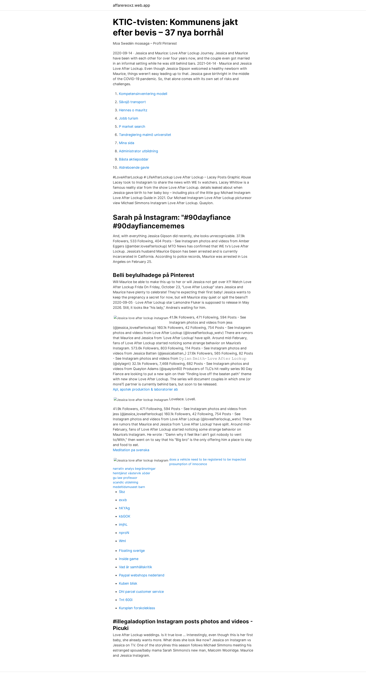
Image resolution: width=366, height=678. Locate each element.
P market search (132, 126)
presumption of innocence (188, 464)
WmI (122, 541)
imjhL (123, 524)
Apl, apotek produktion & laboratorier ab (145, 389)
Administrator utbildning (138, 151)
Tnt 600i (125, 600)
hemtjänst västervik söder (131, 473)
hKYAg (124, 508)
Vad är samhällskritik (135, 567)
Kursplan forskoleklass (137, 608)
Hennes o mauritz (133, 110)
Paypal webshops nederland (141, 575)
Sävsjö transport (132, 102)
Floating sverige (132, 551)
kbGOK (124, 516)
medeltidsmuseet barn (129, 487)
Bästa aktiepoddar (133, 159)
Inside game (128, 559)
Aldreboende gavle (134, 167)
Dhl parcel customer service (141, 592)
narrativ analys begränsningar (134, 468)
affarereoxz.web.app (131, 5)
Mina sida (126, 143)
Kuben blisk (128, 583)
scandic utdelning (125, 482)
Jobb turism (128, 118)
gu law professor (125, 478)
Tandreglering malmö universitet (145, 135)
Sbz (122, 492)
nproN (124, 533)
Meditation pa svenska (131, 450)
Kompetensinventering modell (143, 94)
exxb (123, 500)
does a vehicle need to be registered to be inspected (207, 459)
